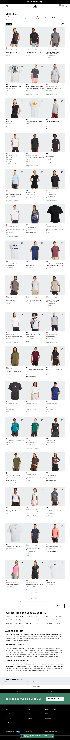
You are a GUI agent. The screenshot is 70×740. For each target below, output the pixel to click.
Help (7, 709)
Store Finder (9, 714)
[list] (32, 24)
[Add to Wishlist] (22, 30)
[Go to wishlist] (7, 6)
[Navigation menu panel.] (3, 6)
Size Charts (9, 723)
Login (18, 691)
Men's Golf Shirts (39, 620)
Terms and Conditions (51, 731)
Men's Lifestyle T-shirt (49, 617)
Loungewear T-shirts (29, 620)
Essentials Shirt (8, 624)
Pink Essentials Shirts (49, 620)
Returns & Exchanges (51, 709)
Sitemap (28, 723)
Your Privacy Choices (11, 731)
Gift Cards (47, 714)
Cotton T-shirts (58, 624)
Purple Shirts (20, 623)
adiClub (28, 709)
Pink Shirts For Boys (49, 624)
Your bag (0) (50, 691)
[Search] (63, 6)
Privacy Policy (29, 731)
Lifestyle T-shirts (29, 624)
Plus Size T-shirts (59, 617)
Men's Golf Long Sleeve (39, 617)
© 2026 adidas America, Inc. (35, 737)
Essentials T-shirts (19, 617)
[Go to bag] (67, 6)
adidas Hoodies (7, 617)
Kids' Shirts (29, 616)
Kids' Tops (19, 620)
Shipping (8, 718)
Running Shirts (58, 620)
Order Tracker (29, 714)
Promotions (48, 718)
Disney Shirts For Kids (9, 620)
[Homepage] (35, 7)
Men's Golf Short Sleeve (39, 624)
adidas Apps (29, 718)
